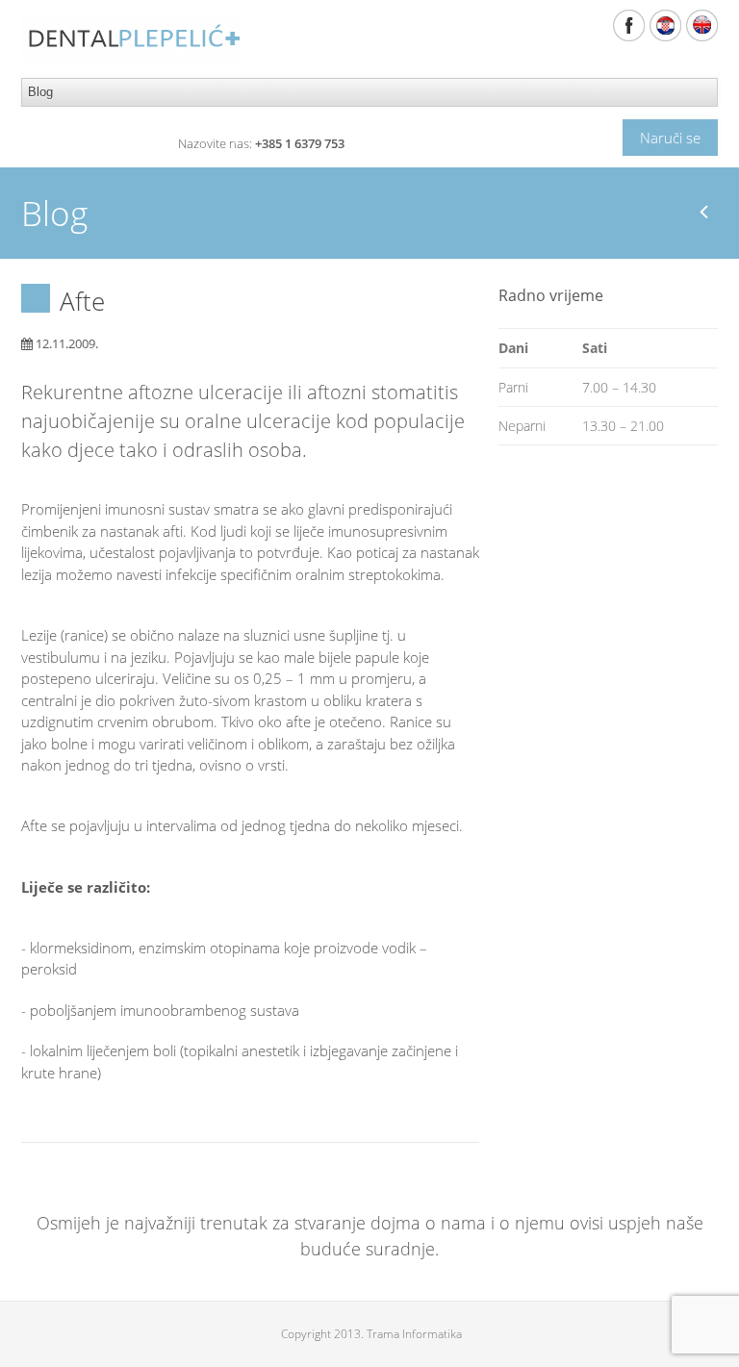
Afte (82, 301)
